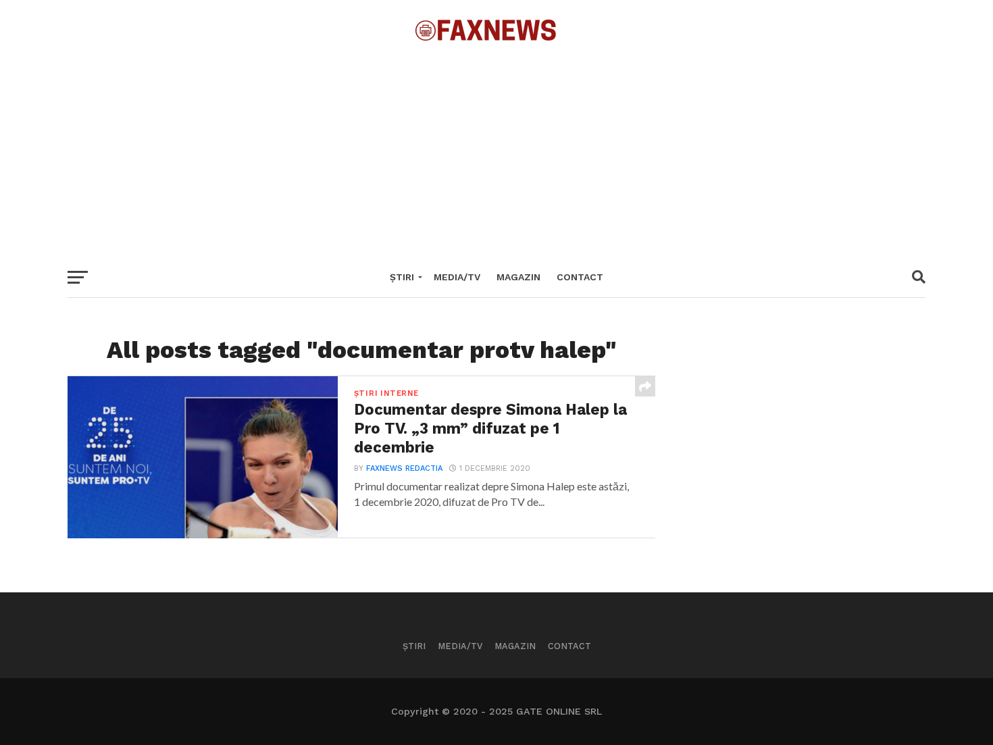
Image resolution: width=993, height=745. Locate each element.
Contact (580, 277)
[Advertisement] (496, 148)
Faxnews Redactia (404, 468)
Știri (402, 277)
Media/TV (457, 277)
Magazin (518, 277)
